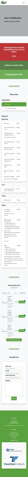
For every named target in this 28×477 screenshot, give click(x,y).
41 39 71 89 (14, 421)
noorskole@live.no (14, 422)
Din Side (14, 437)
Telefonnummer (10, 375)
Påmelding (22, 302)
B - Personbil (7, 104)
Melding (7, 380)
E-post (7, 371)
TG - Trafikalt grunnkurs (10, 108)
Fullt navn (8, 366)
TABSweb (11, 434)
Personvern (14, 432)
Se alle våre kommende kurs (14, 340)
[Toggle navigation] (24, 2)
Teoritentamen (14, 435)
